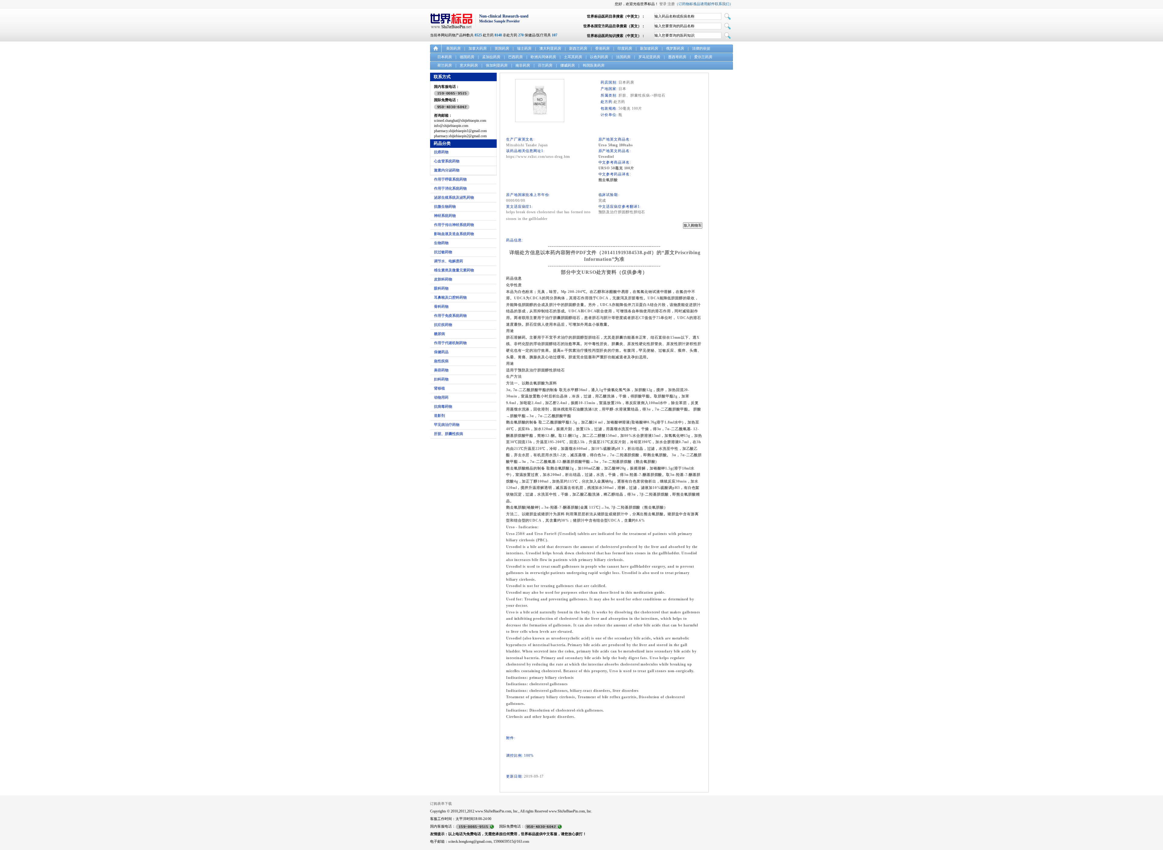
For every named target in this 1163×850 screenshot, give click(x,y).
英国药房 (502, 48)
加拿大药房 (478, 48)
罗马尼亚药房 (649, 57)
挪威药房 (567, 65)
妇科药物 (441, 379)
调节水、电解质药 (448, 261)
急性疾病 (441, 361)
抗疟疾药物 (443, 325)
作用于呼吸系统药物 (450, 179)
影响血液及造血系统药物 (454, 234)
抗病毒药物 (443, 406)
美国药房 (453, 48)
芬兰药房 (545, 65)
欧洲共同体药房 (543, 57)
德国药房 (467, 57)
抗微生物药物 (445, 206)
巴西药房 (515, 57)
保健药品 (441, 352)
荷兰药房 (444, 65)
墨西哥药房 (677, 57)
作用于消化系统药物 (450, 188)
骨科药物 (441, 306)
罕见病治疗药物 (446, 425)
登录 (663, 4)
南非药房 (522, 65)
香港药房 (602, 48)
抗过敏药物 (443, 252)
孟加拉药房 (491, 57)
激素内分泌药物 (446, 170)
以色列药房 (599, 57)
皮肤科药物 (443, 279)
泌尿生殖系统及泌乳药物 (454, 197)
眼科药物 (441, 288)
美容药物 (441, 370)
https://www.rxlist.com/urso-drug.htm (538, 156)
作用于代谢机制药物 (450, 343)
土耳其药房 (573, 57)
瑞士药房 (524, 48)
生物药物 (441, 243)
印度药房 (625, 48)
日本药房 (444, 57)
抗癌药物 (441, 152)
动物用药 (441, 397)
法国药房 (623, 57)
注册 (671, 4)
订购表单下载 (441, 804)
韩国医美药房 (594, 65)
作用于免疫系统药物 (450, 316)
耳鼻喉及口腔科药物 (450, 297)
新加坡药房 (649, 48)
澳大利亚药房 (550, 48)
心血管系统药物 (446, 161)
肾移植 (439, 388)
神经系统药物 (445, 216)
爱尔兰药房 (703, 57)
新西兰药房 (578, 48)
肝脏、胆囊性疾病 (448, 434)
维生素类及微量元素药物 (454, 270)
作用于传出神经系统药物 (454, 225)
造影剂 (439, 415)
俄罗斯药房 (675, 48)
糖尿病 (439, 334)
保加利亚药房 (497, 65)
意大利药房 (469, 65)
